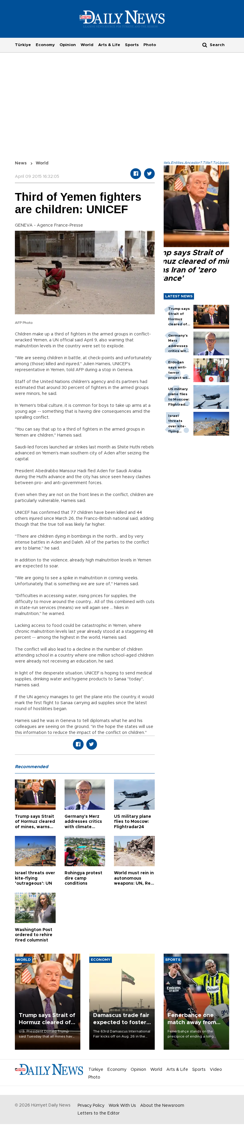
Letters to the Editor (99, 1113)
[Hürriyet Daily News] (122, 19)
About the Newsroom (162, 1106)
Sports (132, 45)
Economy (45, 45)
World (87, 45)
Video (216, 1070)
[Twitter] (149, 173)
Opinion (68, 45)
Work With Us (122, 1106)
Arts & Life (109, 45)
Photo (149, 45)
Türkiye (23, 45)
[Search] (204, 44)
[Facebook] (135, 173)
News (21, 163)
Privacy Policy (91, 1106)
